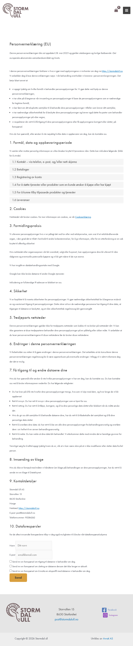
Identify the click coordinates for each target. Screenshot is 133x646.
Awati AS (108, 638)
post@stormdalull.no (66, 619)
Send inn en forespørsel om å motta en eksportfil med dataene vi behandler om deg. (51, 571)
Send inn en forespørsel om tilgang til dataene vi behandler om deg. (44, 561)
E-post (12, 554)
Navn (12, 545)
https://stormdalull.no (112, 71)
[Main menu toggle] (126, 10)
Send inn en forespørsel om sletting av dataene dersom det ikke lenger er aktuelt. (49, 566)
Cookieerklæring (83, 216)
